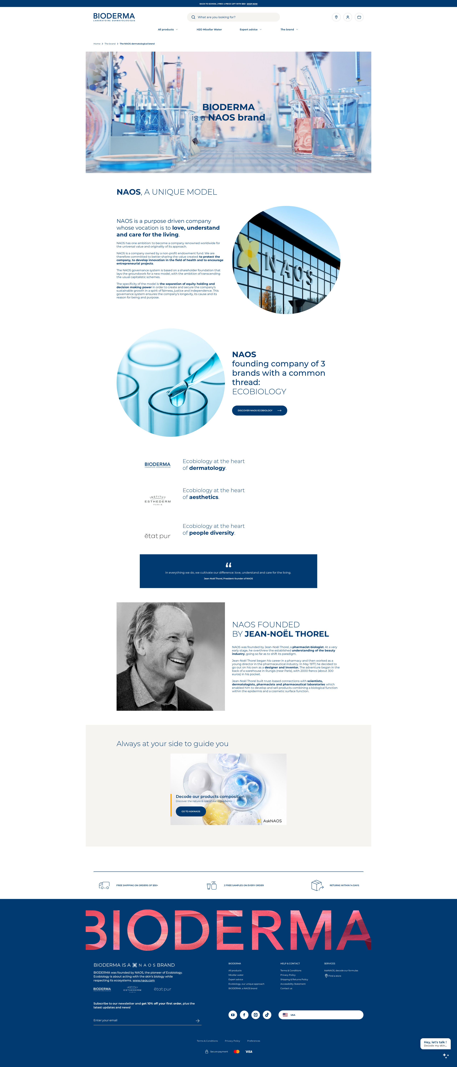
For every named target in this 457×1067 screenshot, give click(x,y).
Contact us (286, 988)
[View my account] (347, 17)
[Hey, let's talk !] (446, 1056)
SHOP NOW (252, 4)
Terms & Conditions (290, 970)
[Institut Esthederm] (132, 989)
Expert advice (235, 979)
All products (235, 970)
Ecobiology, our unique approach (246, 984)
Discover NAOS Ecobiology (255, 410)
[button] (359, 17)
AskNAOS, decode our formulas (341, 970)
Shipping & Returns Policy (294, 979)
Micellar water (235, 975)
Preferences (253, 1040)
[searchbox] (239, 17)
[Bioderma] (102, 989)
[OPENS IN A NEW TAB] (143, 965)
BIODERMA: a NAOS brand (242, 988)
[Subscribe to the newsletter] (197, 1020)
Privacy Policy (288, 975)
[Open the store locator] (336, 17)
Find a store (334, 975)
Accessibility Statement (293, 984)
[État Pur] (162, 989)
